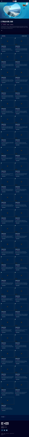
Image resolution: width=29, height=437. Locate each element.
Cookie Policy (7, 433)
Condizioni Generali (12, 433)
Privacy (4, 433)
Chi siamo (2, 433)
